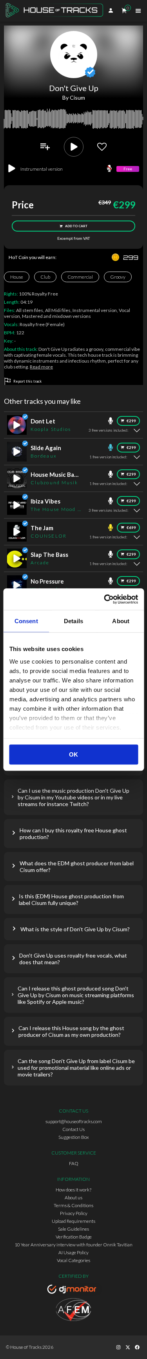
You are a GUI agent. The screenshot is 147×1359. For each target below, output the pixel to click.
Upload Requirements (73, 1221)
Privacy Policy (73, 1213)
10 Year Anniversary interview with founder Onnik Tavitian (73, 1245)
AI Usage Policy (73, 1252)
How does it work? (73, 1190)
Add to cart (76, 226)
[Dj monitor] (73, 1290)
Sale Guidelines (73, 1229)
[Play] (73, 147)
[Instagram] (118, 1347)
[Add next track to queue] (45, 146)
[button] (73, 797)
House (16, 277)
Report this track (27, 381)
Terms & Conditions (73, 1205)
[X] (128, 1347)
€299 (131, 421)
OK (73, 754)
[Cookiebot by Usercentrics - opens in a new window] (104, 599)
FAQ (73, 1163)
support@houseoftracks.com (73, 1121)
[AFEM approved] (73, 1311)
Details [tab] (73, 621)
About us (73, 1197)
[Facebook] (137, 1347)
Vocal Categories (73, 1260)
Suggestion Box (73, 1137)
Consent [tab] (26, 621)
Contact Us (73, 1129)
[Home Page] (57, 10)
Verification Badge (74, 1237)
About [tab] (120, 621)
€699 (131, 527)
